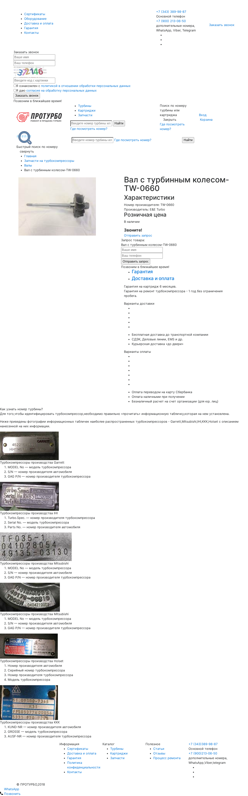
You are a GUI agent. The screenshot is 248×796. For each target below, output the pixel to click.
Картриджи (87, 110)
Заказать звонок (221, 25)
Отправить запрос (138, 235)
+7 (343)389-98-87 (203, 744)
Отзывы (159, 753)
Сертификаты (34, 14)
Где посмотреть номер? (88, 129)
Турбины (84, 106)
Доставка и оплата (38, 23)
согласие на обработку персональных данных (61, 90)
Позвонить (12, 794)
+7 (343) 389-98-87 (171, 12)
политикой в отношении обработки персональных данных (86, 86)
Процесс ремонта (167, 758)
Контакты (31, 33)
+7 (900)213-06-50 (203, 753)
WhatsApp (11, 789)
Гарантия (31, 28)
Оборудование (35, 19)
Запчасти (85, 115)
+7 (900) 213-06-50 (171, 7)
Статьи (158, 749)
